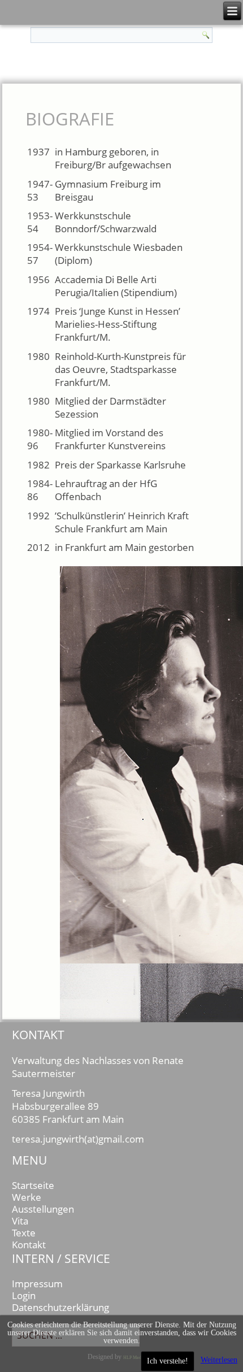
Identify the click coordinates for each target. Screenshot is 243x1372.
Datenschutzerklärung (60, 1307)
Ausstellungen (43, 1208)
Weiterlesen (219, 1360)
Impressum (37, 1283)
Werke (26, 1197)
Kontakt (29, 1244)
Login (24, 1295)
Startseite (33, 1185)
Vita (20, 1220)
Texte (24, 1232)
